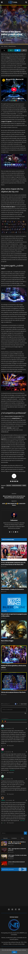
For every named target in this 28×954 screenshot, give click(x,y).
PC (2, 487)
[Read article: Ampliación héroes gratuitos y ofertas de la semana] (14, 654)
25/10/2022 (4, 566)
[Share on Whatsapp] (11, 50)
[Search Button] (26, 2)
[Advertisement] (14, 887)
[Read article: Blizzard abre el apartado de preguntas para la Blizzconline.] (14, 603)
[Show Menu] (2, 2)
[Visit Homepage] (14, 2)
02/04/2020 (4, 669)
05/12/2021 (4, 591)
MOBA (8, 58)
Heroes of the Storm (12, 46)
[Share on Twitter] (4, 50)
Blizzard (5, 46)
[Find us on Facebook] (16, 909)
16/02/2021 (4, 618)
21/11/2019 (16, 40)
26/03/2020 (4, 694)
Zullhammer (9, 40)
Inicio (2, 46)
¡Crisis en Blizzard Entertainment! (16, 861)
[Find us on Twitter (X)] (9, 909)
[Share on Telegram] (17, 50)
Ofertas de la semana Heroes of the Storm (13, 692)
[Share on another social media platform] (24, 50)
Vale (14, 952)
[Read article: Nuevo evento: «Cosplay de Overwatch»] (14, 578)
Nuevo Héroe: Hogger (7, 641)
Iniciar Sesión (24, 704)
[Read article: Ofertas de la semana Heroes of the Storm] (14, 681)
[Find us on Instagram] (12, 909)
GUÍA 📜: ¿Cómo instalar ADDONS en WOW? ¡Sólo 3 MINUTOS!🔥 (17, 842)
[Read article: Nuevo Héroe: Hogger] (14, 630)
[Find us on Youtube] (19, 909)
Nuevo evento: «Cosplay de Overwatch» (12, 589)
